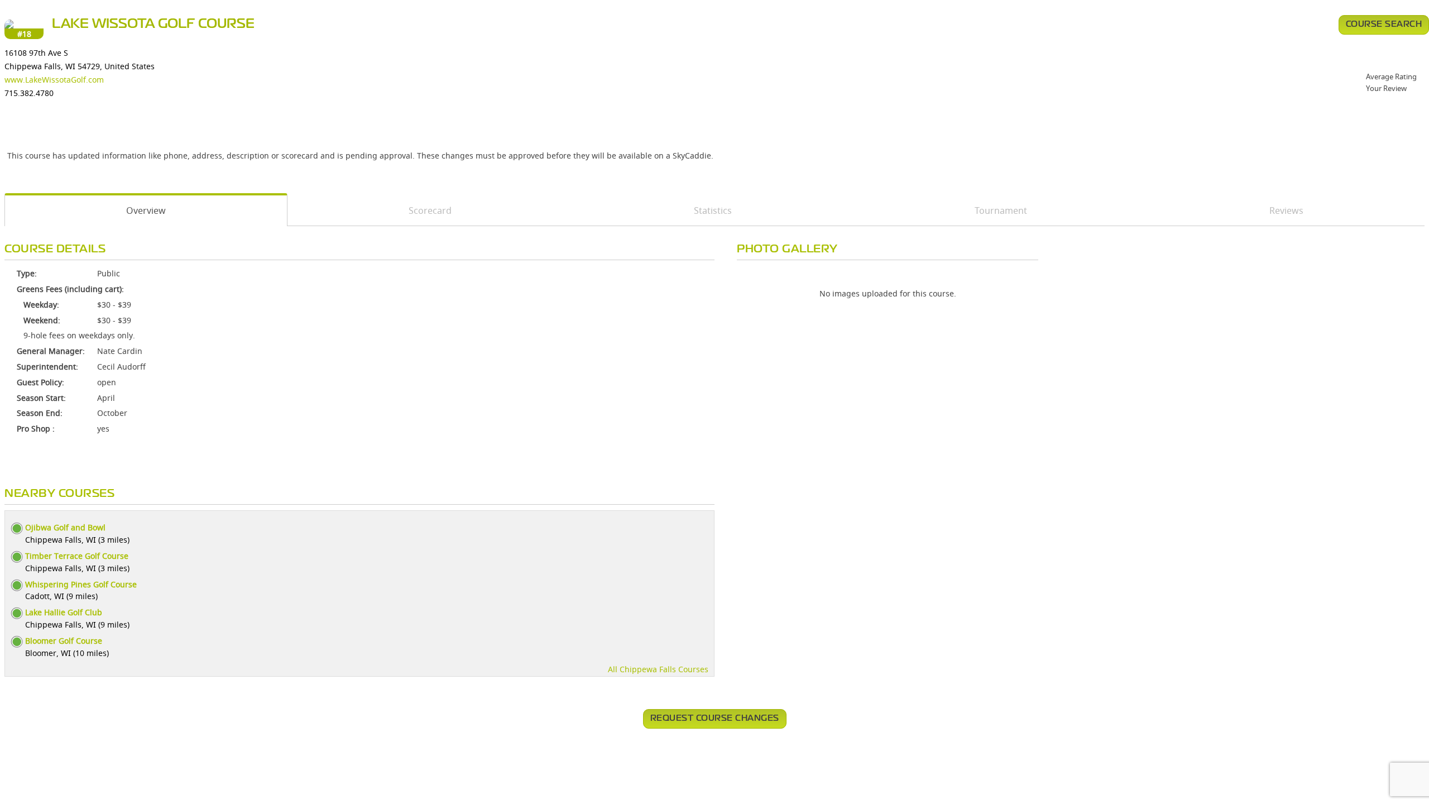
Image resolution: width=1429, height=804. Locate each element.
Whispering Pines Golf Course (81, 584)
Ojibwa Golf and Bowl (65, 527)
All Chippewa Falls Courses (658, 669)
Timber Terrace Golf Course (76, 556)
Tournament (1001, 210)
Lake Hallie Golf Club (63, 612)
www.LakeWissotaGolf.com (54, 79)
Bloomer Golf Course (63, 640)
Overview (146, 210)
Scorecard (430, 210)
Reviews (1286, 210)
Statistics (713, 210)
